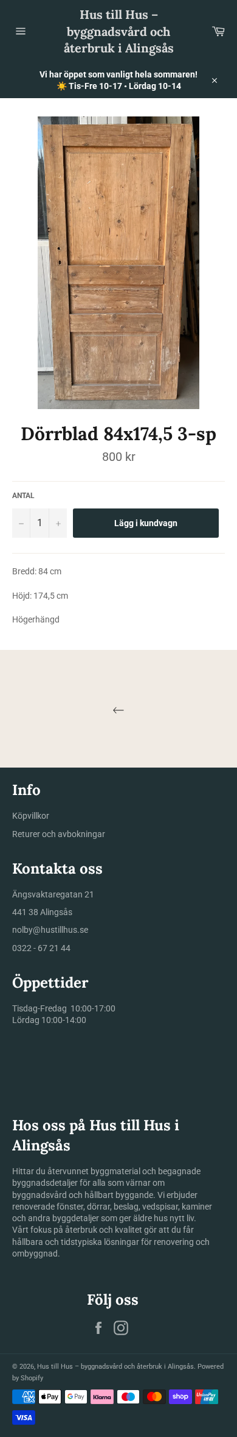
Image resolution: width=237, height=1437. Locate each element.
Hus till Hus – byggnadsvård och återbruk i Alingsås (119, 31)
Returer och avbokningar (58, 834)
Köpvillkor (30, 816)
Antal (23, 495)
